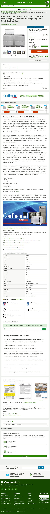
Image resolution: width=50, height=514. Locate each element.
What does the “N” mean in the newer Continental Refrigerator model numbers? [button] (22, 364)
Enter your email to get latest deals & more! (12, 467)
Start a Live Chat (31, 37)
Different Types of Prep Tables (15, 413)
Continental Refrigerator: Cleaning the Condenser (14, 247)
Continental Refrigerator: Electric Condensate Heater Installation (17, 242)
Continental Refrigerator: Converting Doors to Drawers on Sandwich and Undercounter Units (23, 240)
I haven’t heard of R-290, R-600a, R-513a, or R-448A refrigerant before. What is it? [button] (23, 360)
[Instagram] (2, 489)
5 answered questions (12, 24)
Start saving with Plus (14, 476)
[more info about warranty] (35, 47)
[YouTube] (6, 489)
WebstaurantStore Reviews (19, 503)
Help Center (44, 496)
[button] (5, 52)
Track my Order (44, 498)
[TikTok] (12, 489)
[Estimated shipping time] (22, 74)
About (4, 230)
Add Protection (44, 46)
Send (46, 34)
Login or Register (25, 456)
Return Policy (30, 504)
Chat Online (43, 500)
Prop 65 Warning (19, 299)
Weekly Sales (16, 498)
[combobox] (25, 6)
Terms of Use (30, 332)
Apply (46, 56)
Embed (13, 230)
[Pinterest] (16, 489)
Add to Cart (7, 111)
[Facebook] (9, 489)
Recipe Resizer (4, 501)
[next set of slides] (48, 108)
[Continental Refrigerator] (10, 96)
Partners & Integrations (6, 503)
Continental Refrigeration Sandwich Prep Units (13, 249)
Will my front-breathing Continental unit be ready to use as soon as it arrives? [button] (22, 372)
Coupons (16, 500)
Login (30, 29)
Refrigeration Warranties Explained (16, 415)
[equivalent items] (12, 421)
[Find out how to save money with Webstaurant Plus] (2, 105)
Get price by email (32, 32)
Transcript (8, 230)
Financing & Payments (32, 500)
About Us (30, 495)
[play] (25, 214)
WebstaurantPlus (4, 495)
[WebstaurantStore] (17, 482)
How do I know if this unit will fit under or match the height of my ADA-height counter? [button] (24, 339)
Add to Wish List (38, 60)
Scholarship (30, 501)
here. (17, 191)
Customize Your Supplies (6, 500)
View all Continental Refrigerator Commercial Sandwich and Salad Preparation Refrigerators (32, 96)
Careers (29, 498)
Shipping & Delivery (45, 502)
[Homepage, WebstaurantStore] (25, 2)
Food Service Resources (19, 501)
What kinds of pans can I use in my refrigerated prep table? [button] (17, 368)
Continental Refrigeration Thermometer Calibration (16, 228)
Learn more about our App (38, 476)
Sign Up (41, 467)
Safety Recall (16, 504)
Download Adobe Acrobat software (30, 402)
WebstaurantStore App (5, 498)
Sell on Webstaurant (32, 503)
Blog (15, 495)
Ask (44, 329)
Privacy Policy (37, 332)
